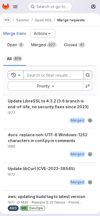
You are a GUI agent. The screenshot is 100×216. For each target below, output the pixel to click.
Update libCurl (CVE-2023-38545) (41, 168)
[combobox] (45, 86)
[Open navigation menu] (15, 6)
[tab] (15, 45)
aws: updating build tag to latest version (46, 196)
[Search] (87, 75)
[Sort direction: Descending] (87, 86)
